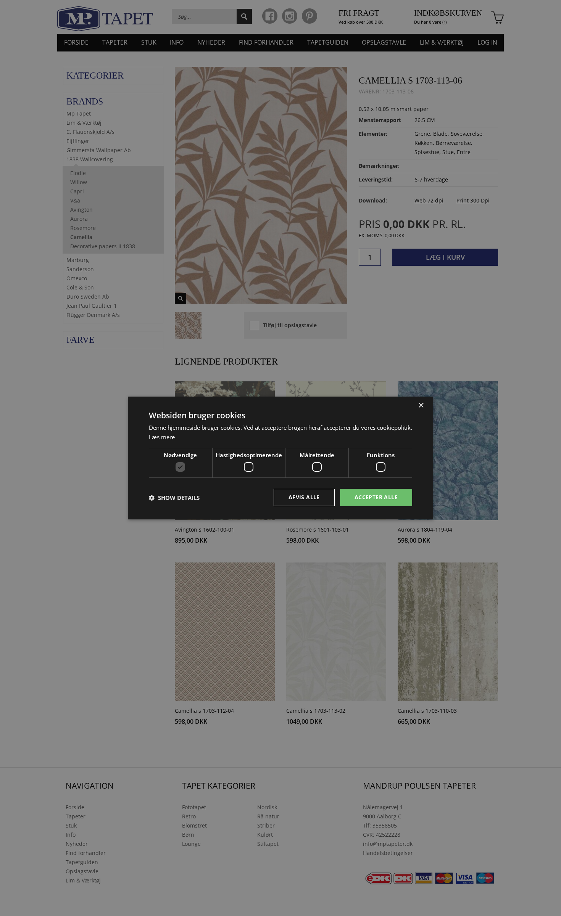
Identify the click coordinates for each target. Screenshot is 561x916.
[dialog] (280, 458)
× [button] (421, 405)
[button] (174, 497)
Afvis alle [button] (304, 497)
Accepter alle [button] (376, 497)
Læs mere (162, 437)
